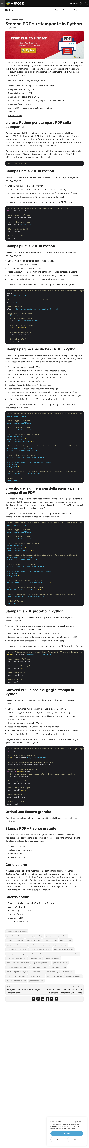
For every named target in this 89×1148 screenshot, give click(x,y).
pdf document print (36, 981)
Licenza (11, 111)
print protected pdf (44, 945)
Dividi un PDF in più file (18, 921)
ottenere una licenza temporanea (25, 818)
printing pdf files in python (63, 949)
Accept (67, 1133)
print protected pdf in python (40, 949)
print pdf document (60, 963)
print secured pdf (28, 945)
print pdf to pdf (65, 940)
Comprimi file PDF (16, 914)
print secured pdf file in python (18, 963)
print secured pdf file (51, 958)
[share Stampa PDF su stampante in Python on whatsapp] (51, 999)
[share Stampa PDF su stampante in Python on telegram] (56, 999)
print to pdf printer (50, 940)
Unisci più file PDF (16, 918)
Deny (75, 1139)
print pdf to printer (13, 936)
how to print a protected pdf (47, 954)
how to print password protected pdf (20, 954)
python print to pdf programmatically (45, 972)
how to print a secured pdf (16, 958)
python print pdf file (37, 976)
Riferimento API (15, 854)
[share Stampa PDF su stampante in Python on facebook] (47, 999)
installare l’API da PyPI (65, 154)
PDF (33, 62)
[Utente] (81, 3)
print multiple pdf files (73, 976)
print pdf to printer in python (56, 936)
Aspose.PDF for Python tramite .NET (22, 136)
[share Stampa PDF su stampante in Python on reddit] (42, 999)
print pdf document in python (17, 967)
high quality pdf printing (41, 963)
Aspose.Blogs (17, 20)
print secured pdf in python (16, 949)
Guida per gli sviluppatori (19, 846)
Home (6, 9)
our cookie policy (72, 1129)
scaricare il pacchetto (43, 154)
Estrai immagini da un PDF (20, 910)
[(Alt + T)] (12, 10)
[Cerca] (86, 3)
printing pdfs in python (15, 940)
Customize (58, 1139)
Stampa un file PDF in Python (21, 89)
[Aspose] (15, 3)
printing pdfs (28, 936)
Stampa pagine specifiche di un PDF (24, 97)
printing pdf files (61, 945)
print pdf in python (33, 940)
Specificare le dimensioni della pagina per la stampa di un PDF (36, 100)
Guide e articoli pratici (18, 857)
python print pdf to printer (16, 981)
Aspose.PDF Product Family (17, 931)
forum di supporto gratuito (38, 890)
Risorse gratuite (15, 115)
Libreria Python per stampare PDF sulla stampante (31, 86)
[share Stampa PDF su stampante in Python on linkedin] (38, 999)
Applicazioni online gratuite (20, 850)
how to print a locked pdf (70, 954)
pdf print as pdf (12, 945)
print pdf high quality (54, 976)
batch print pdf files (59, 967)
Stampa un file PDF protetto (20, 104)
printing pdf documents (39, 967)
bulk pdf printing (67, 972)
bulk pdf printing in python (16, 976)
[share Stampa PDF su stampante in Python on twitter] (33, 999)
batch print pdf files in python (17, 972)
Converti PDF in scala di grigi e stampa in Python (30, 108)
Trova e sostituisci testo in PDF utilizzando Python (31, 903)
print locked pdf (35, 958)
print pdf (39, 936)
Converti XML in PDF (17, 907)
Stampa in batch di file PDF (20, 93)
